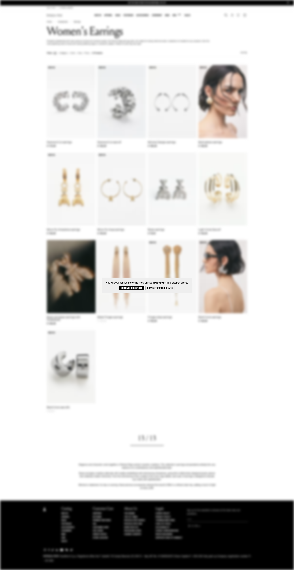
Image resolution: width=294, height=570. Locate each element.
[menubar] (142, 16)
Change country (132, 534)
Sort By (244, 53)
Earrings (77, 22)
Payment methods (102, 520)
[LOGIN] (232, 15)
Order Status (100, 534)
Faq (94, 524)
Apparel (108, 15)
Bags (117, 15)
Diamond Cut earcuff (109, 142)
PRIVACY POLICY (163, 517)
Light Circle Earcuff (209, 230)
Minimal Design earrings (162, 142)
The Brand (129, 513)
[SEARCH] (226, 15)
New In (97, 15)
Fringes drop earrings (160, 317)
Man (167, 15)
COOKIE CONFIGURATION (167, 531)
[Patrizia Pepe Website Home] (54, 15)
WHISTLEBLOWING (164, 534)
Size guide (98, 531)
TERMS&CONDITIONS (165, 520)
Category (63, 53)
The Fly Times (131, 517)
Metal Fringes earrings (110, 317)
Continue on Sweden (132, 288)
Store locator (100, 538)
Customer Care (101, 527)
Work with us (131, 527)
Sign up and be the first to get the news (147, 3)
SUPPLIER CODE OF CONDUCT (169, 538)
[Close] (288, 2)
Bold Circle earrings (209, 317)
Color (72, 53)
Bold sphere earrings (210, 142)
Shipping (97, 513)
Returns (97, 517)
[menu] (142, 16)
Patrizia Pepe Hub (133, 524)
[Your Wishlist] (238, 16)
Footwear (128, 15)
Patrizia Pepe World (134, 520)
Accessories (142, 15)
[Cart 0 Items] (245, 15)
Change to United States (160, 288)
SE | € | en (51, 8)
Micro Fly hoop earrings (110, 230)
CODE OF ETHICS (163, 524)
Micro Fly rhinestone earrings (63, 230)
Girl (176, 15)
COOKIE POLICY (163, 513)
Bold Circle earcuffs (58, 407)
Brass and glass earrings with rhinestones (63, 318)
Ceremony (157, 15)
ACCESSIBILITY (163, 527)
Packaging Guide (132, 531)
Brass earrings (156, 230)
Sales (187, 15)
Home (49, 22)
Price (87, 53)
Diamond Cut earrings (59, 142)
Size (80, 53)
